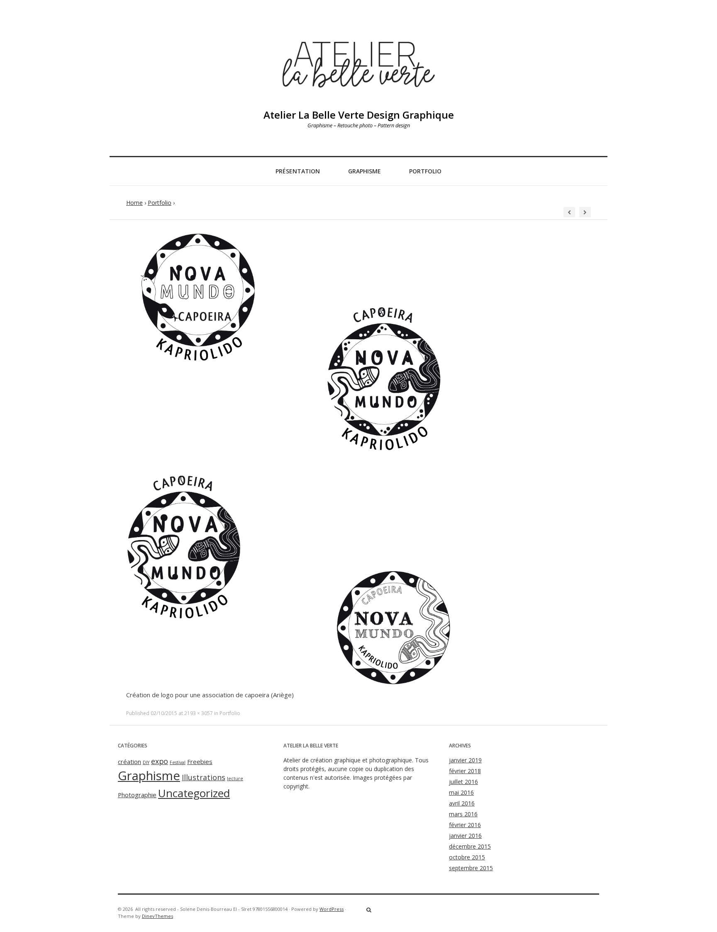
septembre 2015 (471, 868)
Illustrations (203, 777)
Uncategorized (194, 793)
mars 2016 (463, 814)
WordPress (331, 909)
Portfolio (425, 171)
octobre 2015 (467, 857)
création (129, 761)
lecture (235, 778)
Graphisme (364, 171)
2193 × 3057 (198, 713)
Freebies (199, 761)
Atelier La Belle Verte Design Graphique (358, 115)
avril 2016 (462, 803)
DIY (146, 762)
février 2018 (465, 771)
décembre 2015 (470, 846)
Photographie (137, 795)
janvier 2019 (465, 760)
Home (134, 203)
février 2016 (465, 825)
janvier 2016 (465, 836)
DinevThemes (157, 916)
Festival (177, 762)
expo (159, 761)
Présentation (298, 171)
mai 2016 (461, 792)
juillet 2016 (463, 782)
